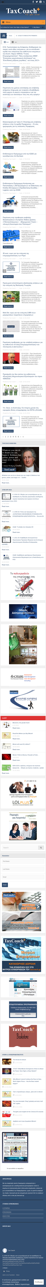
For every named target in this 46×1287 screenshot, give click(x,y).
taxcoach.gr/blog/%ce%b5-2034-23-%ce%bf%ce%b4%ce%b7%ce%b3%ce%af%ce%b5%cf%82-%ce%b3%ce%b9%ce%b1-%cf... (21, 1263)
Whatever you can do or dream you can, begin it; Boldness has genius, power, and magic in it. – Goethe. (21, 476)
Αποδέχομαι (39, 1282)
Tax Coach (11, 1250)
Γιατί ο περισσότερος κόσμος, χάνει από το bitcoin (28, 1092)
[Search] (41, 847)
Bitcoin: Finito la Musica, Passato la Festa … (26, 755)
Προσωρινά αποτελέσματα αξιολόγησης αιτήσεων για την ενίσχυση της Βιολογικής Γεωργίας (23, 284)
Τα (7, 1168)
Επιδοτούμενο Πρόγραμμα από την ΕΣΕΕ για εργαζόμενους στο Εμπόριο (20, 155)
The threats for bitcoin (19, 1059)
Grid (7, 42)
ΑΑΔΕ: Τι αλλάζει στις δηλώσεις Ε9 (23, 527)
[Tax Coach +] (23, 12)
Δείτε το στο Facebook (9, 1275)
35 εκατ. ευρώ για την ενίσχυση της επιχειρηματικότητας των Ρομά (16, 254)
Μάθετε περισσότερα (22, 1284)
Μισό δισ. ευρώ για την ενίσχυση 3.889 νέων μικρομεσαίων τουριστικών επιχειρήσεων (19, 314)
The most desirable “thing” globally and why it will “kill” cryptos (28, 1102)
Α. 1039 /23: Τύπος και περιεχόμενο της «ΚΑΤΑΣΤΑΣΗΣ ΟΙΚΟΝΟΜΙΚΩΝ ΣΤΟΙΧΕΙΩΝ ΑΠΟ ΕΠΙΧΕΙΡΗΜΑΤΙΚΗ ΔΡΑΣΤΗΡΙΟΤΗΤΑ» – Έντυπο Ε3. (28, 514)
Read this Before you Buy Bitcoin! (23, 733)
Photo (8, 1271)
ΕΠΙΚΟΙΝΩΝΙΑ (7, 1212)
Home (10, 35)
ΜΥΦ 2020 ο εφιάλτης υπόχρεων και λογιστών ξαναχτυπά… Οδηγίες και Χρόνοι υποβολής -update (28, 767)
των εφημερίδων (19, 1168)
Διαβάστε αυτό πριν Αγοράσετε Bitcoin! (24, 1121)
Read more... (6, 483)
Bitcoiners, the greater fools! (21, 723)
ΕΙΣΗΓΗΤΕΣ (6, 1216)
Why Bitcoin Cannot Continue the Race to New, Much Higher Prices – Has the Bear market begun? (27, 1081)
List (15, 42)
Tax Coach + (13, 63)
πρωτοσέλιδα (11, 1168)
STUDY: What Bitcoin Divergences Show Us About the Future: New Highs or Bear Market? (28, 1070)
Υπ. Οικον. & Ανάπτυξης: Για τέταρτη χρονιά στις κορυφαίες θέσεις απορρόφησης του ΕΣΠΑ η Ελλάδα (22, 409)
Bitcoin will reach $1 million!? (21, 744)
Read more (7, 81)
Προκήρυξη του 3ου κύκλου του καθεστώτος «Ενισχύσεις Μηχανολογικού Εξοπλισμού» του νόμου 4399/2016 (22, 376)
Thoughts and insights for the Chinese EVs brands (28, 1112)
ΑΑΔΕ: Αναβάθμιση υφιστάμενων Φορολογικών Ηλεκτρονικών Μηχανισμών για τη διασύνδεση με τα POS (28, 557)
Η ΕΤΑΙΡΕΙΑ (6, 1208)
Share (17, 1275)
